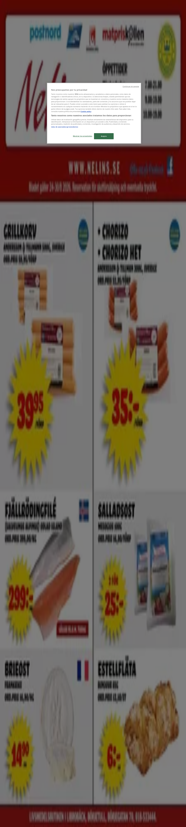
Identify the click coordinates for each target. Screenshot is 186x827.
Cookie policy (86, 111)
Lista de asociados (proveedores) (64, 127)
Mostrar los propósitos (82, 136)
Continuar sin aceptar (131, 86)
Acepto (104, 136)
